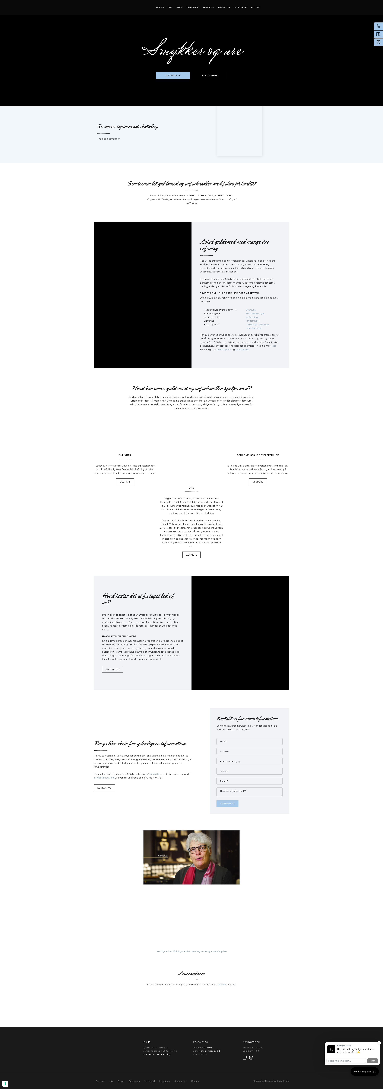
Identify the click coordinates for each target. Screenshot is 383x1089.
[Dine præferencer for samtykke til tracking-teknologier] (5, 1084)
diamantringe (254, 328)
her (274, 345)
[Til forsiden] (110, 7)
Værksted (208, 7)
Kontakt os (113, 669)
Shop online (240, 7)
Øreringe (251, 310)
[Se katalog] (239, 124)
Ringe (179, 7)
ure (233, 984)
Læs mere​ (191, 555)
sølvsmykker (242, 349)
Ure (170, 7)
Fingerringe (252, 320)
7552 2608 (207, 1047)
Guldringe (252, 324)
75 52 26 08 (153, 774)
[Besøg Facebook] (245, 1058)
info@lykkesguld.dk (104, 777)
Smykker (160, 7)
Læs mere (125, 482)
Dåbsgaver (193, 7)
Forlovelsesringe (255, 313)
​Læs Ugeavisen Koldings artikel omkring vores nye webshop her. (191, 951)
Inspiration (224, 7)
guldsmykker (224, 349)
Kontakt (256, 7)
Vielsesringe (252, 317)
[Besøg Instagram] (251, 1058)
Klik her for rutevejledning (157, 1054)
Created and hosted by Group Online (271, 1081)
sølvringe (264, 324)
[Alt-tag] (125, 437)
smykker (223, 984)
